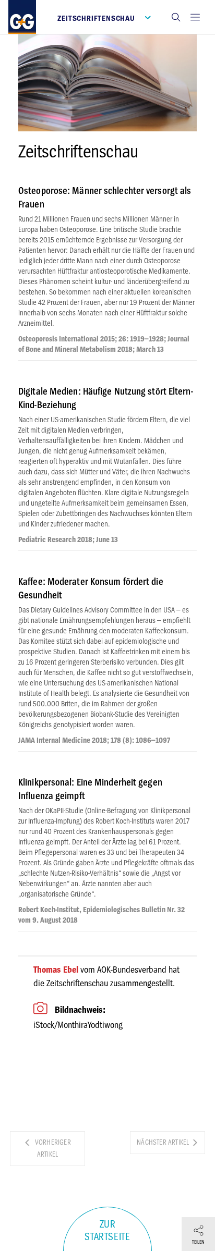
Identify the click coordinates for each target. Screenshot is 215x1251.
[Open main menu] (195, 17)
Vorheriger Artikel (52, 1148)
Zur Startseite (107, 1231)
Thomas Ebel (55, 969)
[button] (175, 17)
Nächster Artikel (163, 1142)
